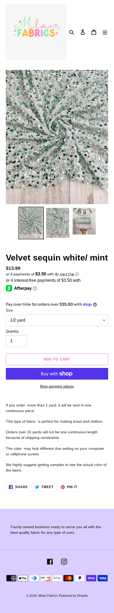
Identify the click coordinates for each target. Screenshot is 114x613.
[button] (42, 274)
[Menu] (105, 32)
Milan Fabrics (48, 596)
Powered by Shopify (73, 596)
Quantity (12, 331)
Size (9, 310)
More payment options (57, 386)
